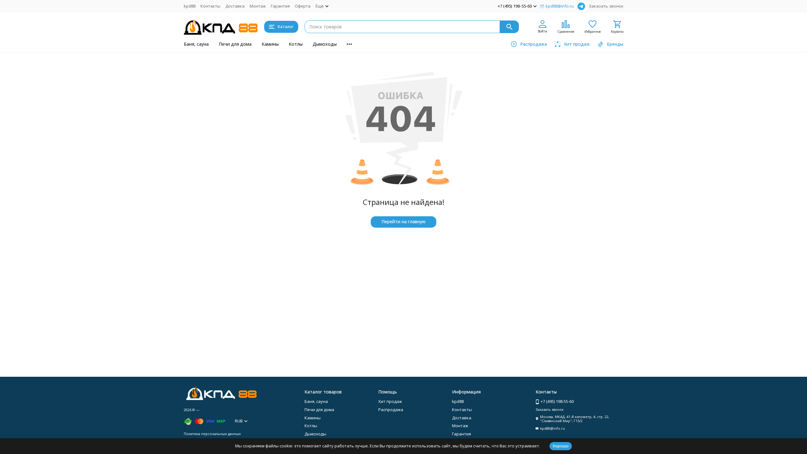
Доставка (235, 6)
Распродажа (390, 409)
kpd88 (189, 6)
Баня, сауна (196, 44)
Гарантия (280, 6)
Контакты (210, 6)
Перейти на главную (403, 221)
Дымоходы (325, 44)
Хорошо (561, 446)
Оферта (303, 6)
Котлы (296, 44)
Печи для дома (235, 44)
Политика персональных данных (212, 433)
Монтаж (258, 6)
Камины (270, 44)
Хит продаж (390, 401)
